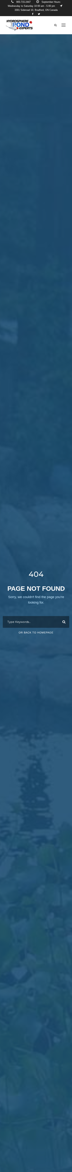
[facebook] (32, 14)
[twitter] (39, 14)
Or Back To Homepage (36, 632)
